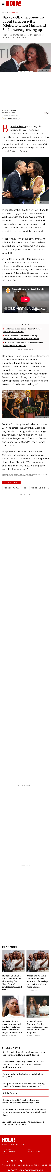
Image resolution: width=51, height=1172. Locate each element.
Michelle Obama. (26, 140)
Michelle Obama (40, 488)
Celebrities (13, 12)
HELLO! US (32, 1149)
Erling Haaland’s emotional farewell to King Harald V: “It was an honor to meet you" (23, 1085)
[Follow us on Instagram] (12, 1161)
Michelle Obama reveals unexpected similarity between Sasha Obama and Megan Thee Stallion (12, 1027)
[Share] (47, 113)
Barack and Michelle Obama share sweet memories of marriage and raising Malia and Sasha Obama (37, 981)
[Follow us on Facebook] (3, 1161)
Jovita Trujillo (9, 110)
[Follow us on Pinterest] (16, 1161)
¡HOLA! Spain (7, 1149)
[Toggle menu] (3, 4)
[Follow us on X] (7, 1161)
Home (4, 12)
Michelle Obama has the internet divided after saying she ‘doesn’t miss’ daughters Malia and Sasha (12, 982)
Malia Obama (21, 363)
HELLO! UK (6, 1154)
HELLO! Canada (34, 1151)
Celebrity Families (14, 488)
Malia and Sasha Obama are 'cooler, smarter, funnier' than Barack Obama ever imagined (37, 1027)
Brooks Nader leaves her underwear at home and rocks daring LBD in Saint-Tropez (23, 1053)
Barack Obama (18, 126)
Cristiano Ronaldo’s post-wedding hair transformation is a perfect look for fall (21, 1101)
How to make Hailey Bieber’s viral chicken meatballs (22, 1075)
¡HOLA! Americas (8, 1151)
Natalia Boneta (9, 1092)
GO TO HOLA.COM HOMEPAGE (27, 1170)
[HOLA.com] (25, 1140)
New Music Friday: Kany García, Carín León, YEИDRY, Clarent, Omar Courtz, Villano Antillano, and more (23, 1064)
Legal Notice (31, 1165)
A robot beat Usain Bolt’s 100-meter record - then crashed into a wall (23, 1123)
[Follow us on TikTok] (21, 1161)
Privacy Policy (11, 1165)
